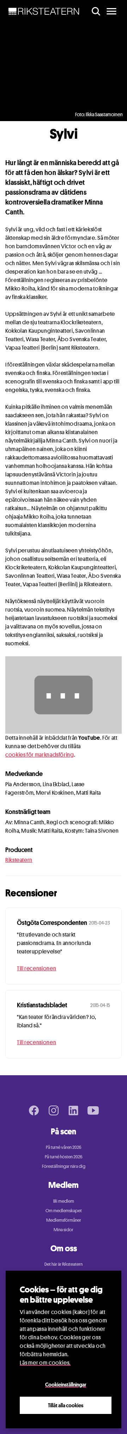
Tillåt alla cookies (65, 1405)
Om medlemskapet (64, 1210)
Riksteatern (18, 860)
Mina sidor (63, 1229)
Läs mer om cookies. (45, 1362)
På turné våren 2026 (63, 1147)
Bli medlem (63, 1201)
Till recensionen (36, 968)
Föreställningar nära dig (63, 1166)
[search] (96, 11)
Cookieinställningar (65, 1384)
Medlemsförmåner (63, 1220)
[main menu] (111, 11)
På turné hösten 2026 (64, 1156)
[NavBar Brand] (43, 11)
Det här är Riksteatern (63, 1264)
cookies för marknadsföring (39, 754)
